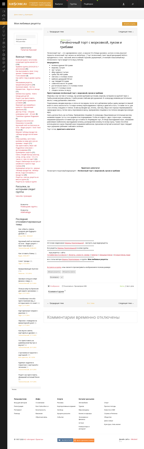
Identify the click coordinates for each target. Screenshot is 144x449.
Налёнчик (21, 273)
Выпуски (59, 4)
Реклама (60, 403)
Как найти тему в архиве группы (28, 78)
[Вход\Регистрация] (123, 4)
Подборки (88, 4)
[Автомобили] (3, 15)
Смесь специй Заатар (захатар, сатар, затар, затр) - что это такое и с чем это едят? (27, 157)
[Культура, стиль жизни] (3, 39)
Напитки (94, 255)
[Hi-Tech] (3, 31)
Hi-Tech (81, 423)
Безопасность (41, 410)
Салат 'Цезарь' (24, 261)
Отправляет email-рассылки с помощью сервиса (40, 4)
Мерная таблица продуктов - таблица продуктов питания (27, 133)
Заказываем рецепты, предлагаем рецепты (24, 83)
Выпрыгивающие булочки (28, 269)
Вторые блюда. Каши (122, 255)
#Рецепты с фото (69, 272)
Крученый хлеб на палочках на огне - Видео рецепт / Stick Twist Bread (28, 127)
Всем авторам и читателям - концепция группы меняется (27, 61)
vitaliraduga (26, 212)
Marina (122, 286)
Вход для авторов (20, 403)
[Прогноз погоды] (3, 50)
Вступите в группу (54, 267)
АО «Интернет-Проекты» (33, 439)
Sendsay (60, 410)
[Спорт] (3, 54)
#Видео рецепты (54, 272)
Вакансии (39, 413)
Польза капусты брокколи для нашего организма (28, 290)
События (60, 417)
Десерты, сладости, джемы (79, 255)
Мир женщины (84, 410)
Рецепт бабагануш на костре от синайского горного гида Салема (28, 163)
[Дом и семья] (3, 23)
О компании (40, 403)
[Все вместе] (3, 11)
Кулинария (29, 15)
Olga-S (20, 263)
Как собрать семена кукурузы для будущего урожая (27, 231)
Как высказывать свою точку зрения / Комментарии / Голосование (27, 73)
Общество (108, 417)
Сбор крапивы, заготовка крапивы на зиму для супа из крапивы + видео (27, 141)
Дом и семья (18, 15)
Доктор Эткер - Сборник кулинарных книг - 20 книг (25, 113)
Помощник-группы (29, 206)
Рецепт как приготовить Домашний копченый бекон (28, 376)
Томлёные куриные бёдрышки (27, 116)
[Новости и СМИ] (3, 43)
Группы (73, 4)
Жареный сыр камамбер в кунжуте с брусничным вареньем (25, 107)
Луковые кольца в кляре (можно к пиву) (27, 280)
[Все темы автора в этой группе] (125, 286)
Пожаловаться (68, 286)
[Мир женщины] (3, 27)
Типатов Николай (29, 50)
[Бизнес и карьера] (3, 19)
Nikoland (134, 439)
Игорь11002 (22, 236)
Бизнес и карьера (85, 413)
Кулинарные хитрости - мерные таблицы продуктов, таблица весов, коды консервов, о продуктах (28, 171)
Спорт (106, 403)
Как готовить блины (26, 253)
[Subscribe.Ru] (17, 4)
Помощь (17, 413)
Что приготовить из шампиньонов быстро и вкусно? (27, 342)
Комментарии (56, 291)
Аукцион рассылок (63, 413)
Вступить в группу (129, 24)
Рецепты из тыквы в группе (26, 182)
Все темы (90, 32)
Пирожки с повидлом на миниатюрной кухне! (27, 322)
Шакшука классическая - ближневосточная (25, 122)
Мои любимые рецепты (27, 23)
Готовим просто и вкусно (57, 255)
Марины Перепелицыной (74, 243)
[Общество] (3, 47)
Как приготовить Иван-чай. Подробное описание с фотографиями (26, 148)
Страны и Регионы (110, 413)
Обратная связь (41, 417)
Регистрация (18, 406)
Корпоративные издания (66, 406)
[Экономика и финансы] (3, 66)
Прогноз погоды (110, 406)
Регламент (18, 410)
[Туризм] (3, 62)
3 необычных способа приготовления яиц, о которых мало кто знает (27, 300)
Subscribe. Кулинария (24, 196)
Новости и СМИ (109, 410)
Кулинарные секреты (24, 152)
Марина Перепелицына (71, 259)
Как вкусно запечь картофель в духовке (26, 332)
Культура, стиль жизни (112, 424)
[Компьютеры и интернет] (3, 35)
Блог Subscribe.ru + (42, 406)
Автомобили (83, 403)
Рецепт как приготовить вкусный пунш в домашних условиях (26, 100)
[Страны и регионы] (3, 58)
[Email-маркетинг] (3, 70)
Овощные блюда (105, 255)
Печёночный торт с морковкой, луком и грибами (91, 44)
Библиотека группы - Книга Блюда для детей (26, 95)
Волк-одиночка (23, 357)
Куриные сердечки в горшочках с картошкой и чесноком (28, 365)
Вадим (20, 256)
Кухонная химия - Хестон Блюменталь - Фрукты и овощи (28, 88)
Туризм (81, 406)
